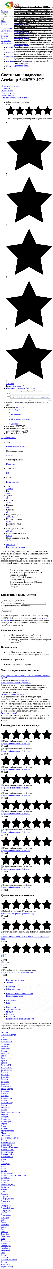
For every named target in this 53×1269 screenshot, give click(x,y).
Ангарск (4, 1037)
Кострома (5, 1117)
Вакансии (10, 1016)
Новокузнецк (7, 1152)
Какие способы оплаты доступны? (16, 683)
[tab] (26, 437)
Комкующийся (12, 482)
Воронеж (5, 1081)
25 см (8, 503)
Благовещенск (7, 1058)
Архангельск (6, 1042)
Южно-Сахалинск (9, 1260)
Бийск (3, 1056)
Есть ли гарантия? (9, 713)
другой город (7, 1267)
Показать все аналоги (11, 86)
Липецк (4, 1128)
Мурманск (5, 1135)
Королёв (4, 1114)
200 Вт (9, 531)
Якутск (4, 1262)
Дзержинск (6, 1086)
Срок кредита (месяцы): (11, 603)
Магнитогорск (7, 1131)
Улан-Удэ (5, 1234)
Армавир (5, 1039)
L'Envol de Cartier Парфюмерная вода (17, 972)
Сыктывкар (6, 1215)
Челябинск (5, 1248)
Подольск (5, 1178)
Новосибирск (7, 1156)
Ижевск (4, 1093)
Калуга (4, 1105)
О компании (11, 1007)
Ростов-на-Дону (8, 1185)
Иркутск (4, 1096)
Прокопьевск (6, 1180)
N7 (2, 957)
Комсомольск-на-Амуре (11, 1112)
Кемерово (5, 1107)
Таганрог (5, 1217)
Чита (3, 1253)
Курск (3, 1126)
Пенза (3, 1168)
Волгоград (5, 1074)
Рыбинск (5, 1187)
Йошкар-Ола (6, 1098)
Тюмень (4, 1231)
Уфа (3, 1238)
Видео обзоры (8, 95)
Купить (25, 66)
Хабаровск (5, 1241)
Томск (3, 1227)
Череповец (5, 1250)
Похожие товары (9, 93)
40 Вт (8, 521)
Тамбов (4, 1220)
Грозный (5, 1084)
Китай (9, 535)
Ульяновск (5, 1236)
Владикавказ (6, 1070)
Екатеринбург (7, 1088)
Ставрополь (6, 1206)
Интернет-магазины (15, 980)
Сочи (3, 1203)
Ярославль (5, 1264)
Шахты (4, 1255)
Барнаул (4, 1051)
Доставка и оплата (14, 1009)
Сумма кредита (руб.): (10, 600)
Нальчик (4, 1140)
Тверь (3, 1222)
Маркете (25, 680)
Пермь (4, 1171)
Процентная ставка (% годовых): (15, 606)
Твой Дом (20, 407)
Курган (4, 1124)
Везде (4, 14)
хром (8, 493)
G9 (7, 473)
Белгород (5, 1053)
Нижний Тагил (7, 1149)
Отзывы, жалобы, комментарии (15, 98)
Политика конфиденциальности (20, 1019)
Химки (4, 1243)
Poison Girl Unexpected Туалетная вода (17, 913)
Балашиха (5, 1049)
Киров (4, 1110)
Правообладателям (14, 996)
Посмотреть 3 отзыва (15, 547)
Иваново (5, 1091)
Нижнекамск (6, 1145)
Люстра (9, 489)
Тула (3, 1229)
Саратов (4, 1196)
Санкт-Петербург (8, 1035)
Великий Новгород (9, 1065)
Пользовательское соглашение (19, 993)
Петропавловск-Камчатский (13, 1175)
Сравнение (11, 1000)
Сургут (4, 1213)
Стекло (9, 455)
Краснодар (5, 1119)
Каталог (4, 11)
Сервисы (10, 1014)
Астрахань (5, 1044)
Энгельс (4, 1257)
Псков (3, 1182)
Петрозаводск (7, 1173)
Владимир (5, 1072)
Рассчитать (6, 611)
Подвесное (11, 464)
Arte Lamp (16, 386)
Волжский (5, 1077)
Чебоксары (6, 1246)
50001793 (10, 517)
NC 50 (4, 965)
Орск (3, 1166)
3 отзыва (10, 383)
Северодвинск (7, 1199)
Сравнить (18, 66)
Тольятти (5, 1224)
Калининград (7, 1103)
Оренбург (5, 1163)
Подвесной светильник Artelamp (15, 743)
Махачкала (5, 1133)
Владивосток (6, 1067)
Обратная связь (13, 989)
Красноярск (6, 1121)
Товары (9, 982)
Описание (10, 545)
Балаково (5, 1046)
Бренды (9, 1012)
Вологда (4, 1079)
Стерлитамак (6, 1210)
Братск (4, 1060)
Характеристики (8, 437)
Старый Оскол (7, 1208)
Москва (4, 1032)
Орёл (3, 1161)
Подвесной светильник (16, 446)
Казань (4, 1100)
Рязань (4, 1189)
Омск (3, 1159)
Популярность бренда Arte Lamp (20, 388)
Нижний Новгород (9, 1147)
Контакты (10, 987)
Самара (4, 1192)
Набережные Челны (10, 1138)
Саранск (4, 1194)
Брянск (4, 1063)
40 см (8, 498)
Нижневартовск (8, 1142)
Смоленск (5, 1201)
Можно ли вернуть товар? (12, 694)
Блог (8, 1003)
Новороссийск (7, 1154)
